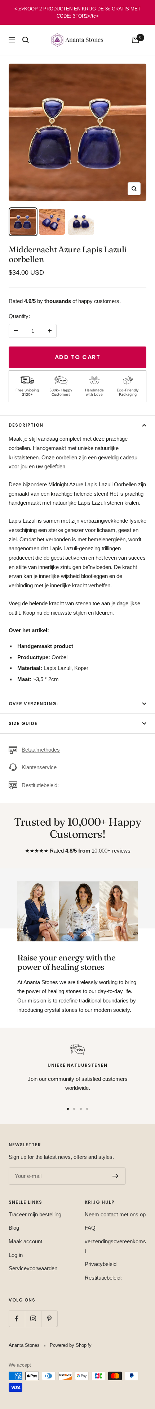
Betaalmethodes (41, 750)
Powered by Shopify (71, 1345)
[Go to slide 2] (74, 1109)
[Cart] (135, 40)
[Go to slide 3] (81, 1109)
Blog (14, 1228)
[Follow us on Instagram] (33, 1319)
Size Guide (23, 723)
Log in (16, 1255)
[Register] (115, 1176)
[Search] (25, 40)
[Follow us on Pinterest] (49, 1319)
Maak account (25, 1241)
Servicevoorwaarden (33, 1268)
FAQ (90, 1228)
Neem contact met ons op (115, 1214)
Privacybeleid (100, 1264)
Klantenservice (39, 767)
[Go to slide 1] (68, 1109)
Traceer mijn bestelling (35, 1214)
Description (26, 425)
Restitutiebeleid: (40, 785)
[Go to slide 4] (87, 1109)
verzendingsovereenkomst (115, 1246)
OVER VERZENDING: (33, 704)
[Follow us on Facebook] (17, 1319)
